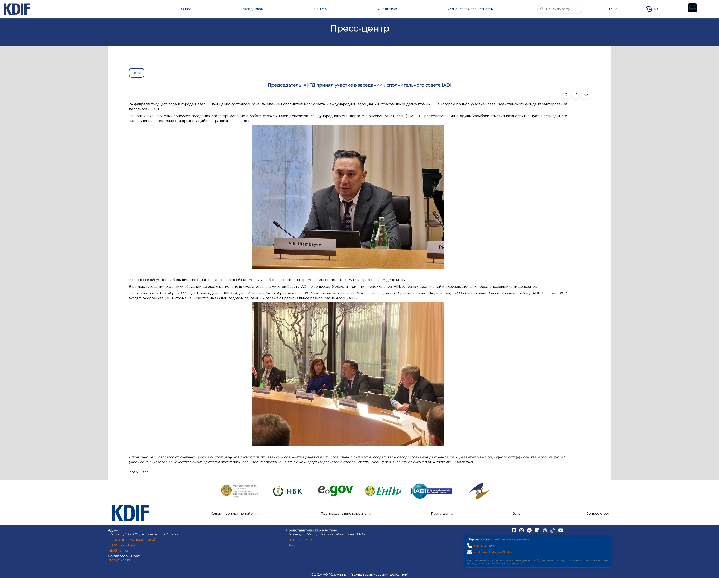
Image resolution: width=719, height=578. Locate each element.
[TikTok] (552, 530)
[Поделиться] (566, 94)
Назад (136, 73)
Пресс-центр (442, 513)
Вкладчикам (253, 9)
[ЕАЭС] (479, 484)
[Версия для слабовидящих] (692, 7)
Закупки (520, 513)
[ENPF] (383, 484)
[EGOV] (335, 487)
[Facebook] (514, 530)
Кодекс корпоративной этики (236, 513)
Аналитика (387, 9)
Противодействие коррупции (346, 513)
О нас (186, 9)
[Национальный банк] (239, 485)
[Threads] (545, 530)
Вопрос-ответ (597, 513)
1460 (656, 9)
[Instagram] (521, 530)
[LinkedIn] (537, 530)
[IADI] (431, 483)
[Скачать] (576, 94)
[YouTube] (560, 530)
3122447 (478, 545)
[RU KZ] (612, 9)
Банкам (320, 9)
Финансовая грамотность (470, 9)
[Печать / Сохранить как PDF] (586, 94)
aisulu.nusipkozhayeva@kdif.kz (493, 552)
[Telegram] (529, 530)
